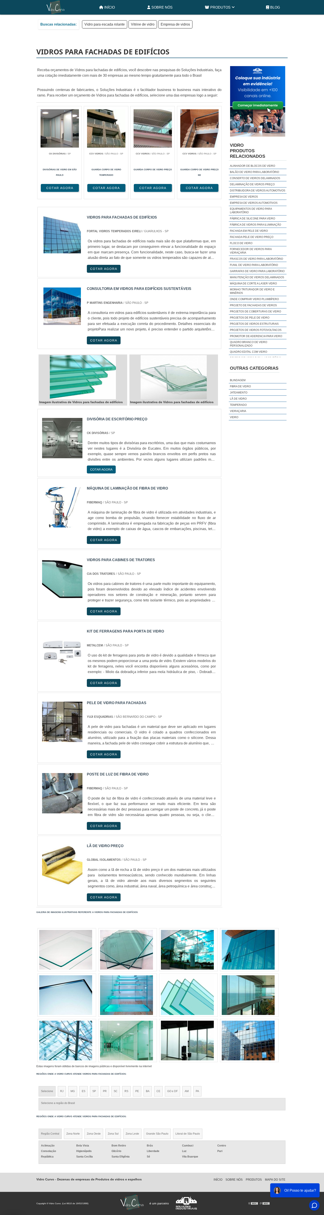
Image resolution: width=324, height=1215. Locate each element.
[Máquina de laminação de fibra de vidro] (62, 507)
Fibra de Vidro (240, 386)
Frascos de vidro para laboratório (256, 258)
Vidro (234, 417)
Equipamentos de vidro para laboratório (251, 210)
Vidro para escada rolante (104, 24)
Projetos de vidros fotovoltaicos (255, 330)
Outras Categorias (254, 368)
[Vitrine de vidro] (126, 950)
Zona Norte (73, 1133)
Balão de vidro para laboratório (254, 172)
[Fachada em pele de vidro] (187, 950)
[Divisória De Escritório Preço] (62, 438)
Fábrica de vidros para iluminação (255, 224)
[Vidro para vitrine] (187, 995)
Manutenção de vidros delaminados (257, 277)
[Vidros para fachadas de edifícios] (83, 377)
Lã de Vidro (238, 398)
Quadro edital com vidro (248, 351)
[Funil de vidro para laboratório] (65, 950)
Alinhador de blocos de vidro (252, 165)
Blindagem (238, 380)
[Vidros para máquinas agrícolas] (248, 950)
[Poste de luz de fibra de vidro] (62, 793)
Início (109, 7)
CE (158, 1091)
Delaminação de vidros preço (252, 184)
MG (73, 1091)
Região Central (50, 1133)
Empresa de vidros (175, 24)
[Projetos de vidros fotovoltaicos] (65, 1040)
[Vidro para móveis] (187, 1040)
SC (115, 1091)
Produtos (220, 7)
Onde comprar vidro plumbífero (254, 299)
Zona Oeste (94, 1133)
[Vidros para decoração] (126, 995)
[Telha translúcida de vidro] (248, 1040)
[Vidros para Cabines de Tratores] (62, 579)
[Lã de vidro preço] (62, 865)
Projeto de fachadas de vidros (253, 305)
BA (147, 1091)
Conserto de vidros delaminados (255, 178)
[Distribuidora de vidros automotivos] (126, 1040)
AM (187, 1091)
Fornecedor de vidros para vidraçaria (251, 251)
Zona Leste (132, 1133)
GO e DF (172, 1091)
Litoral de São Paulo (187, 1133)
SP (94, 1091)
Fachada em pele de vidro (249, 230)
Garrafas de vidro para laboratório (257, 271)
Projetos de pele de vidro (249, 317)
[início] (55, 7)
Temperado (238, 404)
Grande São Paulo (157, 1133)
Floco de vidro (241, 243)
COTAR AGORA (59, 188)
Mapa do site (275, 1179)
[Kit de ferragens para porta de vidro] (62, 650)
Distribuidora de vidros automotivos (257, 190)
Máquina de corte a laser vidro (253, 283)
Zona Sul (113, 1133)
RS (126, 1091)
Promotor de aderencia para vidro (256, 336)
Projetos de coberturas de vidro (255, 311)
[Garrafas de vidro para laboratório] (65, 995)
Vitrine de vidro (143, 24)
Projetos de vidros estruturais (254, 323)
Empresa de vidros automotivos (253, 202)
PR (105, 1091)
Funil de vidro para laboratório (254, 265)
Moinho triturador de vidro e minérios (252, 291)
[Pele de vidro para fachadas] (62, 722)
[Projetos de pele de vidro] (248, 995)
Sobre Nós (162, 7)
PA (197, 1091)
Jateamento (238, 392)
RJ (61, 1091)
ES (83, 1091)
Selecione (47, 1091)
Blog (275, 7)
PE (137, 1091)
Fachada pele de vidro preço (251, 237)
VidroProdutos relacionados (247, 151)
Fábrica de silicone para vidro (252, 218)
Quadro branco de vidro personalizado (248, 344)
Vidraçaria (238, 411)
